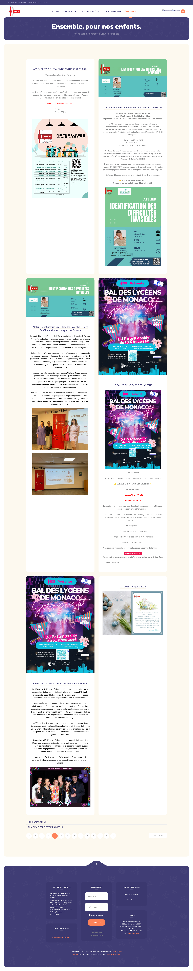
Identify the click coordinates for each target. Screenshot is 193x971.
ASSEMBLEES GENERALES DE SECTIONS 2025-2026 (60, 69)
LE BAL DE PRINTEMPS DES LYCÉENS (132, 385)
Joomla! (75, 954)
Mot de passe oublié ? (97, 935)
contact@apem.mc (133, 933)
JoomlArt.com (117, 951)
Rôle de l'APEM (69, 11)
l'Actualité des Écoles (91, 11)
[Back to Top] (96, 864)
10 (100, 836)
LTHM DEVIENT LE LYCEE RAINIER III (45, 827)
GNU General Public (113, 954)
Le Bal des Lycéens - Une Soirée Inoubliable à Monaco (60, 683)
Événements (130, 11)
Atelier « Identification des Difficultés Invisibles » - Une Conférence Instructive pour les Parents (60, 329)
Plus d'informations (36, 822)
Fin (113, 836)
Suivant (106, 836)
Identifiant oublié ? (97, 932)
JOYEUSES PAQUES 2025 (133, 586)
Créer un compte (97, 930)
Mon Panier (131, 900)
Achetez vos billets (132, 553)
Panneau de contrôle (131, 895)
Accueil (55, 11)
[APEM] (17, 11)
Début (29, 836)
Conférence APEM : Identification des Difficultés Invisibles (133, 107)
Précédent (35, 836)
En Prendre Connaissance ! (61, 937)
